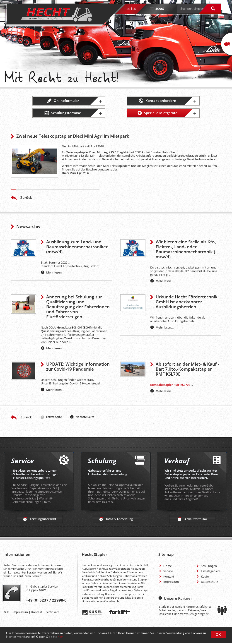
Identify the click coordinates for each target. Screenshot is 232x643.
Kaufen (205, 576)
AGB (6, 612)
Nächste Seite (84, 416)
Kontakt (36, 612)
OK (218, 634)
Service (168, 571)
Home (167, 566)
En (134, 9)
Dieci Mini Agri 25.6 (75, 173)
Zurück (26, 197)
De (128, 9)
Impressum (20, 612)
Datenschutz (209, 581)
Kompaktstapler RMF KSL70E (170, 385)
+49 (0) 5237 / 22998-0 (46, 600)
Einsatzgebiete (210, 571)
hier (60, 636)
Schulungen (209, 566)
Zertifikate (52, 612)
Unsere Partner (178, 598)
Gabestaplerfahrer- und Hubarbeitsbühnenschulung (107, 472)
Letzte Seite (54, 416)
